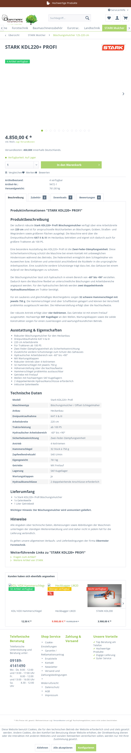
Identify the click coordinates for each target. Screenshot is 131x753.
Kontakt (49, 662)
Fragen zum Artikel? (24, 557)
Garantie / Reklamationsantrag (51, 652)
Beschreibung (16, 197)
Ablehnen (42, 747)
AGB (47, 691)
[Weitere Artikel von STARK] (114, 50)
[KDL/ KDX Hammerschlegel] (26, 596)
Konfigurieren (86, 747)
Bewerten (44, 172)
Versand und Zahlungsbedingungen (51, 673)
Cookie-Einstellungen (49, 644)
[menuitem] (69, 18)
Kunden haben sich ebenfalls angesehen (31, 576)
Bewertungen (89, 197)
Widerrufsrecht (50, 683)
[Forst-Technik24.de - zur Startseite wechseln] (20, 21)
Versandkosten (59, 720)
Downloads (62, 197)
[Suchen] (87, 18)
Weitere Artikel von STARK (28, 560)
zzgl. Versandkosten (25, 141)
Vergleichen (15, 172)
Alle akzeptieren (62, 747)
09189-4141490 (17, 663)
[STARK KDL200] (104, 596)
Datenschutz (51, 687)
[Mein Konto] (117, 18)
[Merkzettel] (108, 18)
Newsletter (50, 666)
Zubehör (38, 197)
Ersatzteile (50, 658)
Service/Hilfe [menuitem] (118, 10)
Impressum (51, 695)
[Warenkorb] (125, 18)
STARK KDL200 (104, 611)
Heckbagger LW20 (65, 611)
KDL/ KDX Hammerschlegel (26, 611)
